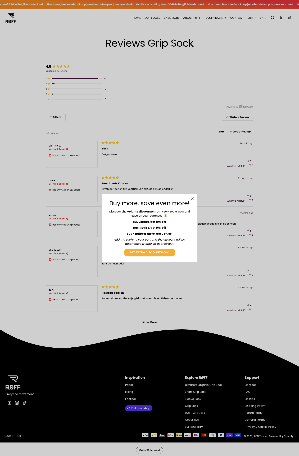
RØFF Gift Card (195, 413)
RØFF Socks (261, 436)
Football (130, 399)
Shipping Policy (255, 406)
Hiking (129, 392)
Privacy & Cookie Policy (260, 427)
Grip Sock (191, 406)
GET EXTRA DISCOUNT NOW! (149, 252)
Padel (129, 385)
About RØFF (193, 420)
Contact (250, 385)
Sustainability (194, 427)
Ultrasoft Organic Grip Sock (204, 385)
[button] (272, 17)
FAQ (247, 392)
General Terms (255, 420)
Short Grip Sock (195, 392)
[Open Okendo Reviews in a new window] (239, 107)
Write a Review (241, 118)
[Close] (192, 199)
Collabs (250, 399)
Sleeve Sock (193, 399)
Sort (222, 131)
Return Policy (253, 413)
